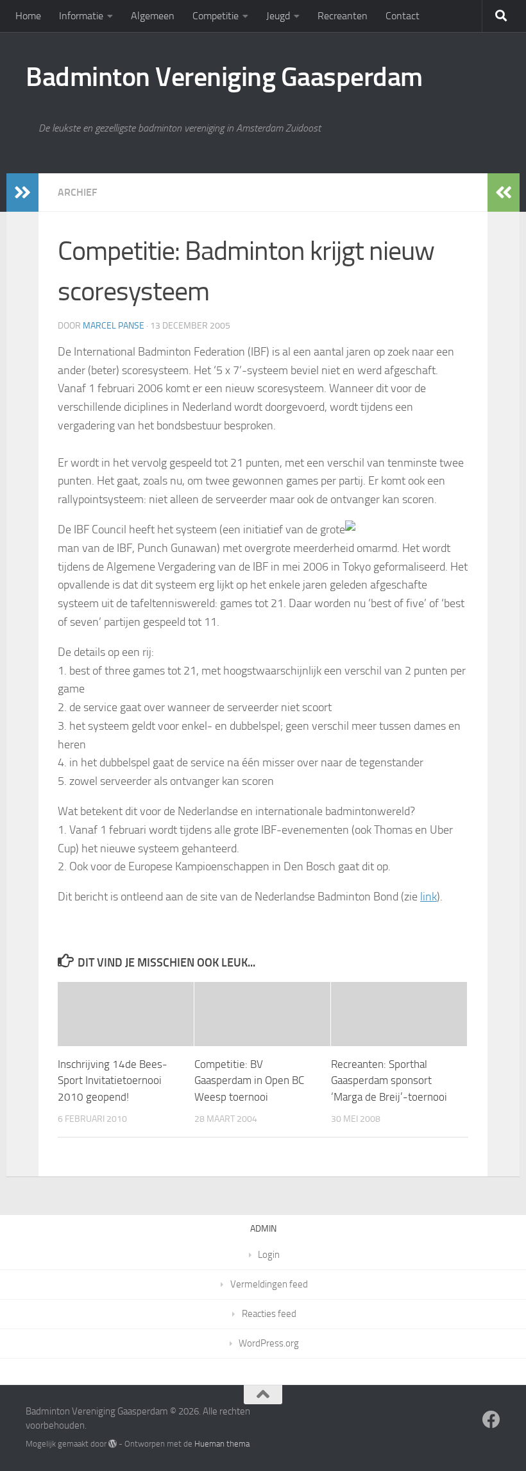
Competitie (215, 16)
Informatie (81, 16)
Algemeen (152, 16)
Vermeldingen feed (269, 1284)
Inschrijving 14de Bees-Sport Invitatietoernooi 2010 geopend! (112, 1080)
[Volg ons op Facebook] (491, 1420)
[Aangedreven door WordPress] (112, 1444)
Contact (403, 16)
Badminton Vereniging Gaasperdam (224, 77)
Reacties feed (269, 1314)
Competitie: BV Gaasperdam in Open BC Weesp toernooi (249, 1080)
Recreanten (343, 16)
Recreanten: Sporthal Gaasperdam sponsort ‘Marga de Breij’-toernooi (389, 1080)
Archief (77, 192)
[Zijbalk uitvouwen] (22, 192)
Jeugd (278, 16)
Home (28, 16)
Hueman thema (222, 1444)
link (428, 897)
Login (269, 1254)
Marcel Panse (113, 325)
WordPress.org (269, 1343)
